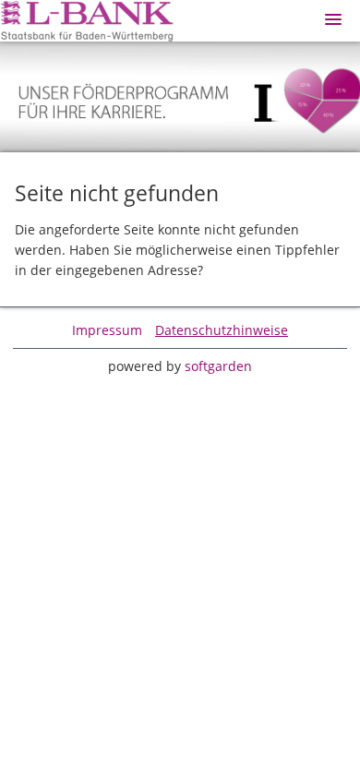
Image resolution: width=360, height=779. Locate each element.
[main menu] (333, 19)
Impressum (107, 330)
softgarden (218, 366)
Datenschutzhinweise (221, 330)
